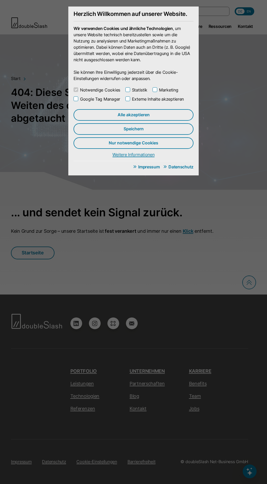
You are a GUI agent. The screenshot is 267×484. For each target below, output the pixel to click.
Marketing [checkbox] (168, 90)
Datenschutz (180, 166)
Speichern (134, 128)
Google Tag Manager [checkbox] (100, 99)
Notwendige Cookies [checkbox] (100, 90)
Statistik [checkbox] (139, 90)
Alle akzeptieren (134, 114)
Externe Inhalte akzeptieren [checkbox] (158, 99)
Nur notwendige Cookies (133, 142)
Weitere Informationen (133, 154)
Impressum (149, 166)
